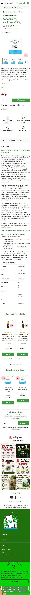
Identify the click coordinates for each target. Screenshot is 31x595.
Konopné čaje (21, 266)
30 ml (10, 359)
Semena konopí (6, 549)
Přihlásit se (23, 423)
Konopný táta (21, 303)
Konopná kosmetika (7, 555)
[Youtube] (11, 497)
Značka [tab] (15, 140)
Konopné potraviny (20, 295)
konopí (25, 169)
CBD (3, 552)
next (29, 332)
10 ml (5, 359)
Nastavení (15, 581)
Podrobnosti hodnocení (12, 29)
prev (1, 332)
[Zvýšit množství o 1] (7, 100)
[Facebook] (15, 497)
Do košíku (22, 100)
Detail (8, 354)
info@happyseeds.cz (20, 507)
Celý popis (3, 83)
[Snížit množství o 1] (2, 100)
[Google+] (19, 497)
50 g (15, 16)
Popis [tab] (3, 140)
